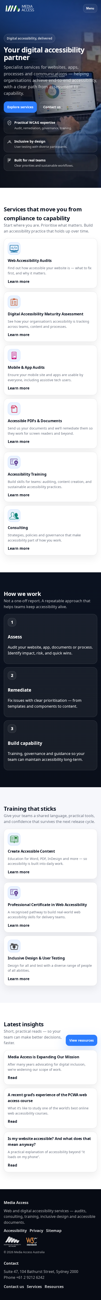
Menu (90, 8)
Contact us (52, 107)
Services (34, 1286)
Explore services (20, 107)
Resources (54, 1286)
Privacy (36, 1230)
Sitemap (54, 1230)
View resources (81, 1040)
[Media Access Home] (26, 8)
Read (12, 1077)
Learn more (18, 281)
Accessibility (15, 1230)
